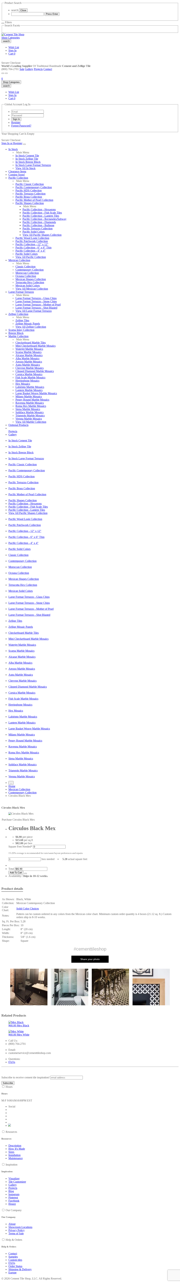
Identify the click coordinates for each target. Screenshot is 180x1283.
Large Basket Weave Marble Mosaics (36, 393)
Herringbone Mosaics (27, 380)
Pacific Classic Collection (29, 184)
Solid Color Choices (27, 908)
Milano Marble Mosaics (28, 396)
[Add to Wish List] (25, 873)
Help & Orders (14, 1239)
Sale (22, 69)
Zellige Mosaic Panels (27, 323)
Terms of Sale (16, 1233)
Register (15, 122)
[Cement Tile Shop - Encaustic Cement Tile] (12, 34)
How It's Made (16, 1148)
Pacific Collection (18, 177)
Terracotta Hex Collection (29, 282)
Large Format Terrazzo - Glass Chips (36, 298)
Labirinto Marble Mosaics (29, 386)
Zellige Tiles (22, 320)
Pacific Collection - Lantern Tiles (40, 215)
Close (23, 10)
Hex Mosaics (22, 383)
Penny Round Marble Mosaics (32, 399)
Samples (13, 1256)
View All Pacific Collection (30, 257)
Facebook (13, 1200)
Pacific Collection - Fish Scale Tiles (42, 212)
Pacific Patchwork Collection (31, 241)
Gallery (29, 69)
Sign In (12, 50)
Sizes (11, 1151)
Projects (38, 69)
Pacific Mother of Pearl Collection (34, 199)
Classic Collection (25, 266)
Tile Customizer (17, 1181)
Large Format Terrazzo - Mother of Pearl (38, 304)
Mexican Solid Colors (27, 285)
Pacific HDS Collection (28, 190)
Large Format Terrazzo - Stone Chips (36, 301)
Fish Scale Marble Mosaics (30, 377)
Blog (11, 1191)
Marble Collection (18, 336)
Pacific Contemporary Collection (33, 187)
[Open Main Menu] (2, 73)
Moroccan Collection (27, 272)
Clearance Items (17, 171)
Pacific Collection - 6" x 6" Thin (33, 247)
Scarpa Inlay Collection (21, 329)
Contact (47, 69)
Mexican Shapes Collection (30, 279)
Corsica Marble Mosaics (28, 374)
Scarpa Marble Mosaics (28, 352)
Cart (11, 53)
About (11, 1223)
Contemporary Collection (29, 269)
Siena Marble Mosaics (27, 409)
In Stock (13, 149)
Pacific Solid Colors (33, 231)
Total (11, 868)
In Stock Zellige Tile (26, 158)
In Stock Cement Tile (27, 155)
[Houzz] (9, 1125)
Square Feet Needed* (20, 846)
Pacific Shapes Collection (29, 203)
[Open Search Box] (6, 73)
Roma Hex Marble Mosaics (30, 405)
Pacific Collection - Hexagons (39, 209)
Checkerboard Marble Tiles (30, 342)
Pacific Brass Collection (28, 196)
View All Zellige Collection (30, 326)
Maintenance (15, 1158)
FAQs (11, 1062)
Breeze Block (16, 333)
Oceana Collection (25, 276)
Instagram (13, 1194)
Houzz (12, 1203)
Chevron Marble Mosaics (29, 367)
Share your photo (90, 959)
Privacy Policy (16, 1230)
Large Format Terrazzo (21, 291)
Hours (9, 1086)
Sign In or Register (11, 143)
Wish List (13, 47)
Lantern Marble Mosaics (29, 390)
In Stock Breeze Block (28, 161)
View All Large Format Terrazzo (33, 310)
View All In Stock (25, 168)
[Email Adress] (27, 111)
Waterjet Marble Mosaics (29, 348)
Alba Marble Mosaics (27, 358)
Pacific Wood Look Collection (32, 237)
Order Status (15, 1266)
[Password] (27, 115)
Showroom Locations (20, 1227)
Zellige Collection (18, 314)
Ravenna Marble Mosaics (29, 402)
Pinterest (13, 1197)
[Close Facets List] (2, 23)
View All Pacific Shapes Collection (42, 234)
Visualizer (14, 1178)
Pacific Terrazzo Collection (30, 193)
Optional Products (18, 424)
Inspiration (11, 1164)
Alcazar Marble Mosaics (29, 355)
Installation (14, 1155)
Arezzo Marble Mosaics (28, 361)
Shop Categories (10, 37)
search (14, 10)
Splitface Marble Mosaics (29, 412)
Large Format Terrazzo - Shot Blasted (36, 307)
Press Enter (52, 14)
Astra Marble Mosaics (27, 364)
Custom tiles (15, 1259)
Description (14, 1145)
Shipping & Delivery (20, 1269)
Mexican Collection (19, 260)
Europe (12, 1272)
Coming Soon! (16, 174)
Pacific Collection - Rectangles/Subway (44, 218)
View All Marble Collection (30, 421)
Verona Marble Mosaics (28, 418)
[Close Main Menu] (24, 144)
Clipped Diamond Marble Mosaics (34, 371)
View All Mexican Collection (31, 288)
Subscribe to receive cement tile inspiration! (25, 1077)
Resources (11, 1131)
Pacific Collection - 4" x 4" (30, 250)
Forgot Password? (21, 125)
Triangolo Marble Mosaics (30, 415)
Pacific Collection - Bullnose (38, 225)
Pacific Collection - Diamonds (39, 222)
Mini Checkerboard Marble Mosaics (35, 345)
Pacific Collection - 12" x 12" (31, 244)
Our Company (14, 1210)
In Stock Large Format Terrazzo (33, 165)
